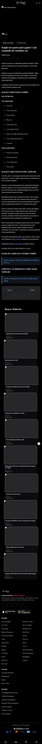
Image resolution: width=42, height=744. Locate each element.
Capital (25, 660)
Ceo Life (4, 625)
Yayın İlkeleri (6, 714)
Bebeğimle (26, 657)
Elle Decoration (28, 650)
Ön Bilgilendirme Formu (10, 693)
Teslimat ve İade (7, 710)
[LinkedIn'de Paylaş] (15, 59)
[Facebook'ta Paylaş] (3, 59)
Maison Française (7, 632)
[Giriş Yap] (36, 742)
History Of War (28, 621)
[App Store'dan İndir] (9, 612)
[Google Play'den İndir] (24, 612)
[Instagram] (4, 604)
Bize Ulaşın (5, 683)
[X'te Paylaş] (7, 59)
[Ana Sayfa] (6, 592)
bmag (17, 725)
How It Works (27, 625)
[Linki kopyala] (19, 59)
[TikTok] (25, 604)
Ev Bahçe (5, 653)
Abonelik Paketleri (8, 673)
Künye (4, 680)
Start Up (25, 639)
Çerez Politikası (7, 707)
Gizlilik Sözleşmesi (8, 696)
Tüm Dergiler (6, 621)
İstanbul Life (27, 628)
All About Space (28, 653)
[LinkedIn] (20, 604)
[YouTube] (9, 604)
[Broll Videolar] (26, 742)
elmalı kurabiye (16, 239)
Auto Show (5, 643)
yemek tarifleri (18, 244)
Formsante (5, 628)
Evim (3, 657)
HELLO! (5, 660)
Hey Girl (4, 664)
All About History (7, 636)
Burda (4, 650)
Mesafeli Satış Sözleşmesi (10, 703)
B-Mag (4, 646)
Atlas (3, 639)
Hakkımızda (5, 676)
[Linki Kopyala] (30, 296)
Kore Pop (26, 632)
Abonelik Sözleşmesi (8, 700)
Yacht (24, 643)
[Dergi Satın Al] (16, 742)
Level (24, 646)
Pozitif (25, 636)
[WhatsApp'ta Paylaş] (11, 59)
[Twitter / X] (15, 604)
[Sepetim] (37, 3)
